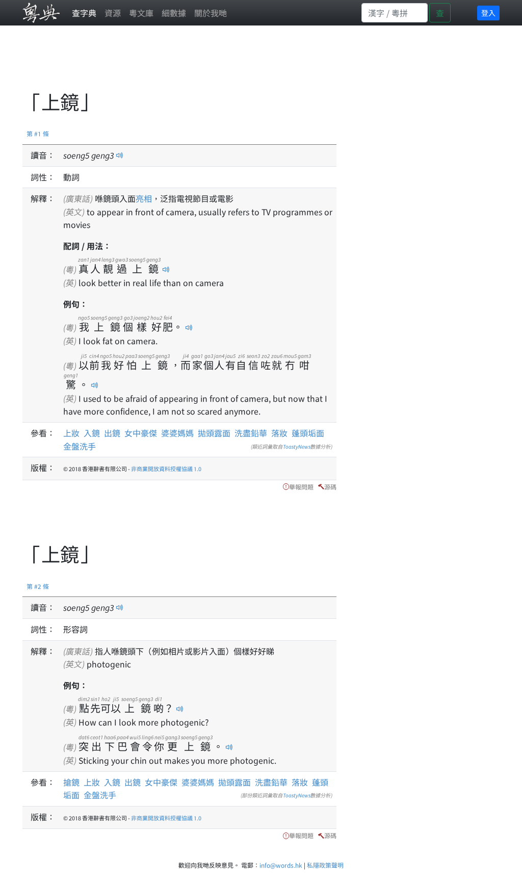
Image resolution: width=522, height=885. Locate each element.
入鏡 (92, 433)
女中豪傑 (140, 433)
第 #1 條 (38, 133)
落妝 (279, 433)
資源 (113, 13)
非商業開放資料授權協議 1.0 (166, 468)
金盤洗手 (79, 446)
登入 (488, 13)
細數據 (174, 13)
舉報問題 (301, 486)
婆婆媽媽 (177, 433)
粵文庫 (141, 13)
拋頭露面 (214, 433)
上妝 (71, 433)
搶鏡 (73, 782)
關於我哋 (210, 13)
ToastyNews (296, 446)
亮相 (144, 198)
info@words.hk (280, 865)
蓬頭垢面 (308, 433)
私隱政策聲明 (325, 865)
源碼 (330, 486)
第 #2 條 (38, 586)
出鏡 (112, 433)
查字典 (84, 13)
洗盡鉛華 (250, 433)
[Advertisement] (208, 64)
